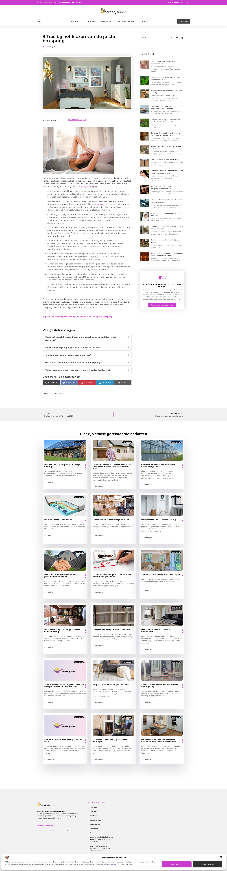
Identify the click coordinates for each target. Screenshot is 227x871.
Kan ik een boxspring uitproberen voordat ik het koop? (87, 347)
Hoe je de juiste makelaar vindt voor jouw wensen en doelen (61, 576)
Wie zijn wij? (106, 21)
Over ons (93, 811)
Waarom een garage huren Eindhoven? (112, 630)
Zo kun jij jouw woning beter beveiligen (160, 575)
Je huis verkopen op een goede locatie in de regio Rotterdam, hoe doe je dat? (64, 686)
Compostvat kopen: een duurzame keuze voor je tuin (158, 466)
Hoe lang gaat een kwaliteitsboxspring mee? (87, 355)
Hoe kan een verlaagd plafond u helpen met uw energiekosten (112, 576)
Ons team (93, 816)
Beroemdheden (96, 820)
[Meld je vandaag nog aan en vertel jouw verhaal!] (162, 276)
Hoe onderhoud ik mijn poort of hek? (165, 160)
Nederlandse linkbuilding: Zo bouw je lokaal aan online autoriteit (101, 839)
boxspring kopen (85, 186)
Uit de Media (89, 21)
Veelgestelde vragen (77, 120)
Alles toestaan (177, 864)
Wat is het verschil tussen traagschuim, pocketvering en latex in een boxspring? (87, 338)
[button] (221, 857)
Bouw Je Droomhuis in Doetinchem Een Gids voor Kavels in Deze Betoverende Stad (112, 467)
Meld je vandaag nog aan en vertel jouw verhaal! (162, 285)
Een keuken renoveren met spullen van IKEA (63, 741)
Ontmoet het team (126, 21)
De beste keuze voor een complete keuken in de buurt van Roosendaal (158, 741)
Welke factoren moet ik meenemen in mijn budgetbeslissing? (87, 370)
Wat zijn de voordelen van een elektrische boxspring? (87, 362)
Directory (74, 21)
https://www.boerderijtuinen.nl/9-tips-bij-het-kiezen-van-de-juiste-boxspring (77, 316)
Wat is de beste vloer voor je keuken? (111, 520)
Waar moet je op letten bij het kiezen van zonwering (62, 631)
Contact (144, 21)
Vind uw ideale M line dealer (58, 520)
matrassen (100, 204)
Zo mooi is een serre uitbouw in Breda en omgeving (159, 686)
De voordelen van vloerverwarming (158, 520)
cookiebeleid (111, 864)
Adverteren (94, 828)
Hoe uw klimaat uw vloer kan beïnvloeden (155, 631)
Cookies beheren (207, 864)
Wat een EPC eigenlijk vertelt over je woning (62, 466)
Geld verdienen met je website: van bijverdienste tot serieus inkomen (100, 848)
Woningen (50, 46)
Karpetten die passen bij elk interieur (111, 685)
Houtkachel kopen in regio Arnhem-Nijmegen (110, 741)
